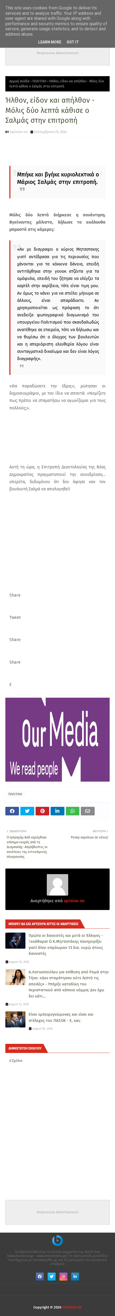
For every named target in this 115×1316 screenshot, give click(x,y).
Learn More (49, 42)
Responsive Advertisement (58, 53)
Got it (73, 42)
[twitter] (52, 1277)
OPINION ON (72, 1307)
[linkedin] (75, 1277)
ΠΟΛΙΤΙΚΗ (39, 81)
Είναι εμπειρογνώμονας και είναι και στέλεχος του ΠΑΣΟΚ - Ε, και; (61, 1017)
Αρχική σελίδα (19, 81)
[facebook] (40, 1277)
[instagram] (63, 1277)
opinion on (19, 132)
